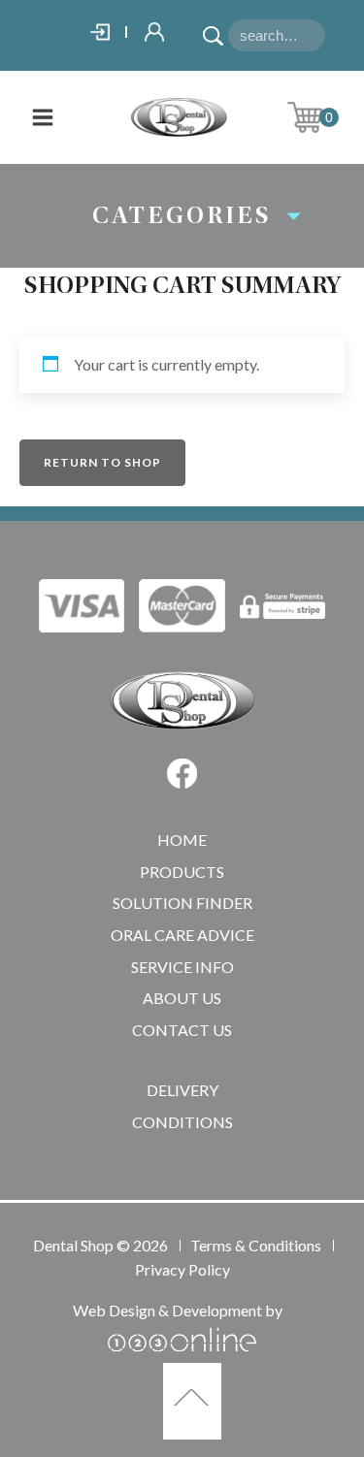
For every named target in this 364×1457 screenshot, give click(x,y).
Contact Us (182, 1029)
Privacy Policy (182, 1269)
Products (182, 871)
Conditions (182, 1122)
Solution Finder (182, 902)
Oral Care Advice (182, 934)
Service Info (182, 966)
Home (182, 839)
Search (216, 28)
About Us (182, 997)
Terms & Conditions (255, 1245)
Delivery (182, 1090)
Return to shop (102, 462)
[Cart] (320, 117)
